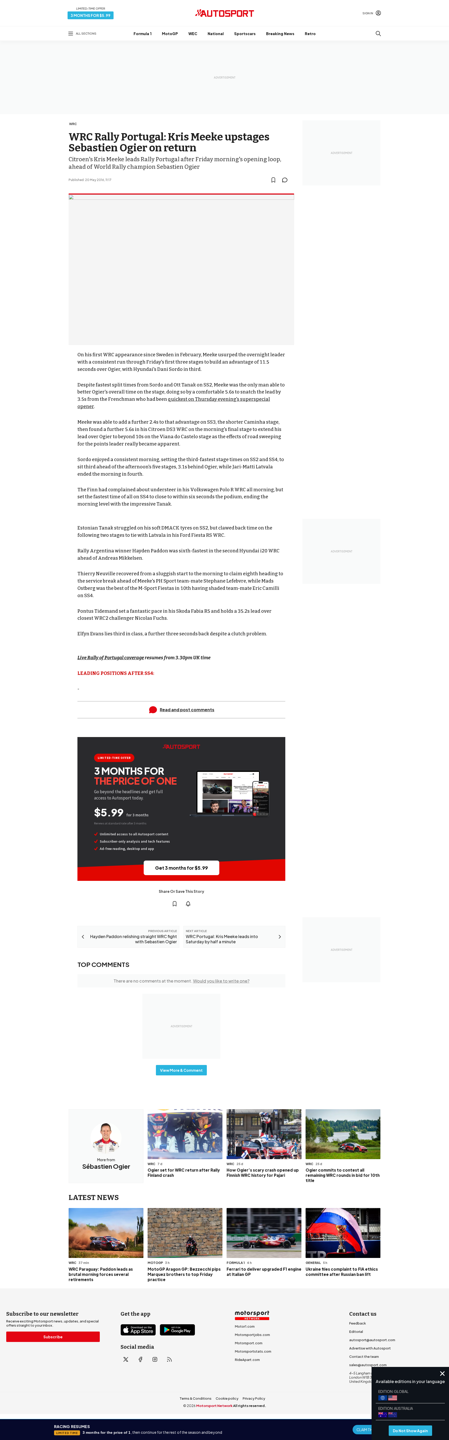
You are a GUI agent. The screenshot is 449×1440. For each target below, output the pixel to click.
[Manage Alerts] (188, 904)
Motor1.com (245, 1326)
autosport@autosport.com (372, 1340)
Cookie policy (227, 1398)
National (216, 33)
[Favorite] (273, 180)
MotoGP (170, 33)
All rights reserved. (249, 1406)
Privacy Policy (254, 1398)
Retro (310, 33)
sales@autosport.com (368, 1365)
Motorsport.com (248, 1343)
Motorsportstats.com (253, 1351)
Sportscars (245, 33)
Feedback (357, 1323)
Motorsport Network (214, 1406)
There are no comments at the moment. (181, 981)
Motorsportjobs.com (252, 1335)
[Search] (378, 33)
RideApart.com (247, 1360)
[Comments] (286, 180)
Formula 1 (142, 33)
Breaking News (280, 33)
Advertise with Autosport (370, 1348)
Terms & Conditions (196, 1398)
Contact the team (364, 1356)
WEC (192, 33)
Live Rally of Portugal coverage (110, 658)
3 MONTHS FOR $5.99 (90, 15)
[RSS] (169, 1359)
